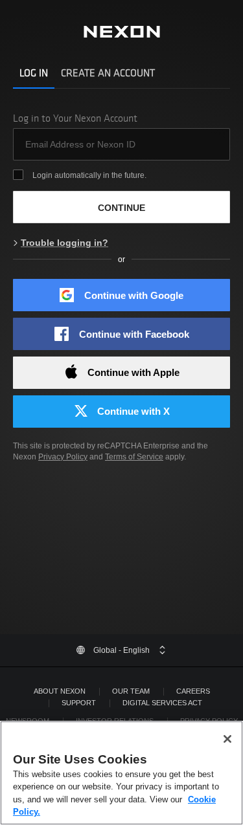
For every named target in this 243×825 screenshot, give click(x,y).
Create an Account (108, 73)
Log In (33, 73)
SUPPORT (79, 703)
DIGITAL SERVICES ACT (162, 703)
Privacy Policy (62, 456)
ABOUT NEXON (60, 691)
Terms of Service (134, 456)
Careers (193, 691)
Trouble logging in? (64, 242)
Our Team (131, 691)
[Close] (227, 739)
